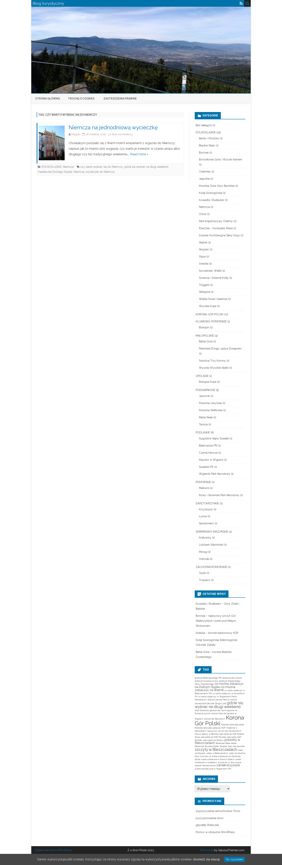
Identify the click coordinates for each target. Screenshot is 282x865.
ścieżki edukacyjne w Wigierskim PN (213, 769)
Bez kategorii (204, 125)
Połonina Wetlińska (210, 410)
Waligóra (204, 291)
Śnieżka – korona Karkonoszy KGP (217, 632)
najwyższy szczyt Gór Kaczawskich (224, 731)
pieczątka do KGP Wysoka (213, 737)
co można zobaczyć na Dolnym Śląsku (219, 685)
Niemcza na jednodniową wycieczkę (113, 127)
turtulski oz (205, 756)
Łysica (203, 516)
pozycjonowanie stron (209, 818)
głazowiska (214, 710)
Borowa (204, 152)
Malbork (204, 488)
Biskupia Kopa (207, 381)
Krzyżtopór (206, 509)
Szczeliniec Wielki (210, 270)
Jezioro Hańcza (218, 713)
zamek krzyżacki (228, 765)
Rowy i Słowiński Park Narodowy (219, 495)
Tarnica (203, 424)
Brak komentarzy (122, 134)
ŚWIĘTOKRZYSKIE (207, 503)
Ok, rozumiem (234, 859)
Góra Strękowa (202, 710)
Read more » (139, 154)
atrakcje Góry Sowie (232, 678)
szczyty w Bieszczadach (216, 749)
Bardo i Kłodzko (209, 138)
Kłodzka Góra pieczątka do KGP (210, 728)
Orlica (202, 214)
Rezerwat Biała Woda (226, 743)
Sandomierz (206, 523)
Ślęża (202, 256)
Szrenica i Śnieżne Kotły (214, 277)
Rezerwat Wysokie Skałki (207, 746)
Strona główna (47, 98)
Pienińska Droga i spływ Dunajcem (220, 348)
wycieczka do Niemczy (100, 171)
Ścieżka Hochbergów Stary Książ (219, 235)
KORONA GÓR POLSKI (209, 314)
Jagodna (204, 178)
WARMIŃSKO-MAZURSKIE (212, 531)
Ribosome (206, 850)
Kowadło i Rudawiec (211, 200)
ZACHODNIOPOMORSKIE (211, 567)
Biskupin (204, 327)
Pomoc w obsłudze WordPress (215, 832)
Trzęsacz (204, 580)
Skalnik (203, 242)
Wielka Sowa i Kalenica (213, 299)
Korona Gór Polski (219, 720)
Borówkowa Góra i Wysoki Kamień (220, 159)
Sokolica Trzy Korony (212, 360)
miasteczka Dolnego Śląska (55, 171)
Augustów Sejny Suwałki (214, 438)
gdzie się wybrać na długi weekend (146, 166)
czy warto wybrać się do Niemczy (101, 166)
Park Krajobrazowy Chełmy (216, 221)
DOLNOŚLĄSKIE (51, 166)
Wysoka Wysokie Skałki (213, 367)
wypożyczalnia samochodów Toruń (218, 811)
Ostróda (204, 558)
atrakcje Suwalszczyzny (206, 681)
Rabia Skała (206, 417)
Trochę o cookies (81, 98)
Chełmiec (205, 171)
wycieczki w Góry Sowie (229, 762)
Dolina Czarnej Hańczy (219, 699)
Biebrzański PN (208, 445)
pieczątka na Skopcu (213, 740)
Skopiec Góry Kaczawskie (232, 746)
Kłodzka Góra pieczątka (232, 724)
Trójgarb (204, 284)
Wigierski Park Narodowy (214, 473)
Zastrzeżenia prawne (120, 98)
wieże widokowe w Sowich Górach (218, 759)
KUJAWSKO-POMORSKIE (211, 321)
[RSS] (241, 3)
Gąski (202, 572)
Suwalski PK (206, 466)
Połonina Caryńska (210, 403)
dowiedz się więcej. (206, 859)
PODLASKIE (203, 432)
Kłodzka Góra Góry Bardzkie (217, 185)
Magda (75, 134)
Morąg (203, 551)
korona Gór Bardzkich (214, 719)
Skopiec (204, 249)
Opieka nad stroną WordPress (53, 850)
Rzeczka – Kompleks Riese (216, 228)
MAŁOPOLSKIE (205, 335)
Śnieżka (203, 263)
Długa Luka (220, 703)
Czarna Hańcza (208, 452)
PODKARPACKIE (205, 390)
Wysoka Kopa (207, 306)
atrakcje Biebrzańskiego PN (208, 678)
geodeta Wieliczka (207, 825)
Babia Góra (206, 341)
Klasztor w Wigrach (211, 459)
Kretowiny (205, 537)
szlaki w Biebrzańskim (217, 753)
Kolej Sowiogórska (210, 192)
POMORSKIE (203, 482)
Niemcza (68, 166)
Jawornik (204, 396)
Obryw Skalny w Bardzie (207, 734)
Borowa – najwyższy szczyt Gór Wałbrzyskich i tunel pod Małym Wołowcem (216, 620)
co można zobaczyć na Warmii (215, 688)
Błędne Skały (207, 145)
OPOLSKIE (202, 376)
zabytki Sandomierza (205, 765)
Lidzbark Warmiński (211, 544)
